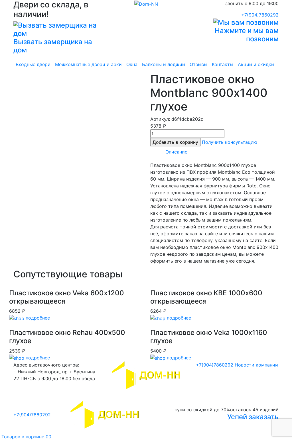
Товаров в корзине (25, 436)
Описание (176, 152)
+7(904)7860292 (260, 15)
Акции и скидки (256, 64)
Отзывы (198, 64)
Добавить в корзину (175, 142)
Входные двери (33, 64)
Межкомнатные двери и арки (88, 64)
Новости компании (256, 365)
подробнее (37, 318)
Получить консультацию (229, 142)
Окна (131, 64)
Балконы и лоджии (163, 64)
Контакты (222, 64)
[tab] (176, 151)
